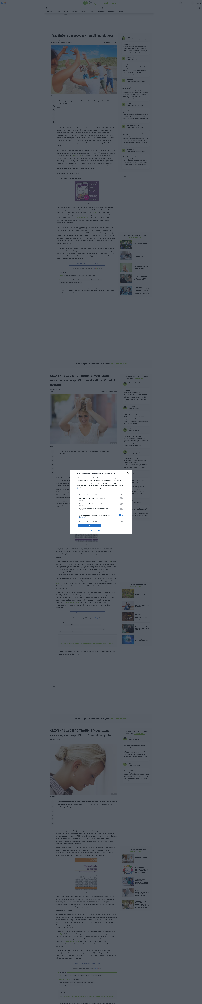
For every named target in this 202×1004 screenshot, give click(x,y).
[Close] (128, 473)
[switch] (121, 498)
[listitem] (101, 495)
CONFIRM (90, 525)
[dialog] (101, 502)
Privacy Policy (110, 530)
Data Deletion (92, 530)
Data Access (101, 530)
